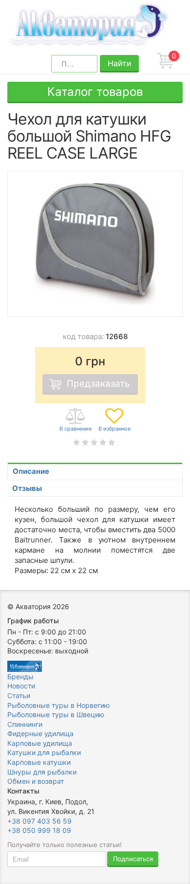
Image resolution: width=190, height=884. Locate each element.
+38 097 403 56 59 (39, 821)
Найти (120, 63)
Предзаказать (98, 383)
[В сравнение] (75, 420)
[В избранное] (114, 420)
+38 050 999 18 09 (39, 830)
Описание (31, 471)
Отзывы (27, 488)
